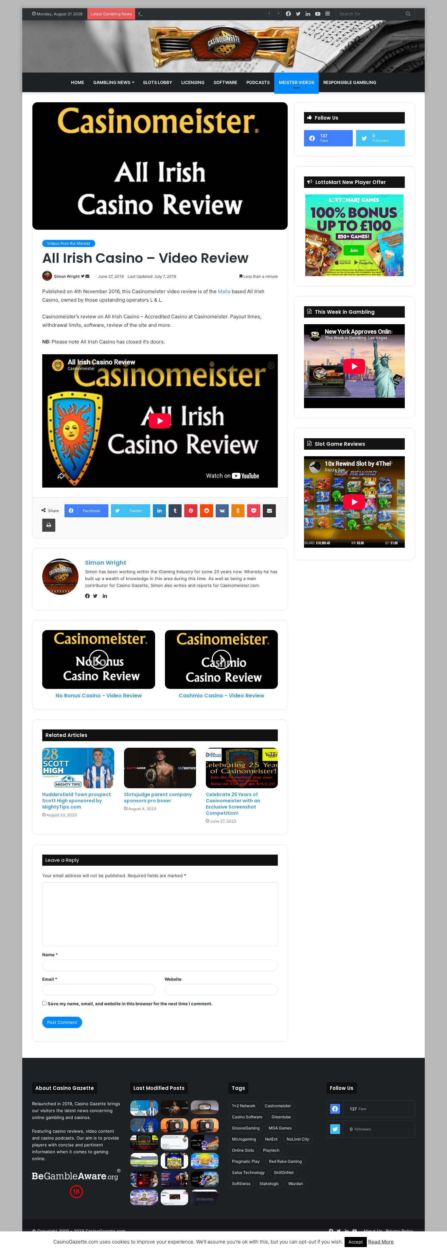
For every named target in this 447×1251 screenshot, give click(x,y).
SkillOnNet (284, 1172)
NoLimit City (298, 1139)
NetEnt (271, 1139)
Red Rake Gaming (285, 1161)
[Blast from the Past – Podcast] (174, 1125)
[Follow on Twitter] (83, 276)
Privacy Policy (399, 1231)
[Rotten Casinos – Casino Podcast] (205, 1107)
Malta (224, 291)
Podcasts (258, 82)
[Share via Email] (269, 510)
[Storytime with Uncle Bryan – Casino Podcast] (144, 1125)
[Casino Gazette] (223, 46)
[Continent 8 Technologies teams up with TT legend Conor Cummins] (205, 1197)
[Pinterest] (190, 510)
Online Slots (243, 1150)
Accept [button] (356, 1241)
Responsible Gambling (349, 82)
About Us (373, 1231)
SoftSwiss (241, 1183)
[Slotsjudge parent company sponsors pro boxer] (160, 768)
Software (225, 82)
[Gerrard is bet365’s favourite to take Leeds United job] (144, 1160)
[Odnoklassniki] (237, 510)
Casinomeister (278, 1105)
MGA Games (280, 1128)
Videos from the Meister (68, 243)
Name (50, 954)
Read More (381, 1242)
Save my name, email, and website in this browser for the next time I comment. (130, 1003)
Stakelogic (269, 1183)
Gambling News (111, 82)
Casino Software (247, 1116)
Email (49, 979)
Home (77, 82)
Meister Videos (296, 82)
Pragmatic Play (246, 1161)
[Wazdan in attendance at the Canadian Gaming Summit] (174, 1179)
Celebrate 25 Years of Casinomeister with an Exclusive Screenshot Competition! (233, 803)
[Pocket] (253, 510)
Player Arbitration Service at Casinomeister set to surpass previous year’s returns (221, 13)
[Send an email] (87, 276)
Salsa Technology (248, 1172)
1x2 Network (244, 1105)
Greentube (281, 1116)
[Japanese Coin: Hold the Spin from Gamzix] (205, 1161)
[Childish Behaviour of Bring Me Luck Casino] (205, 1125)
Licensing (193, 82)
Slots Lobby (157, 82)
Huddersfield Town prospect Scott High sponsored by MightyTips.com (76, 800)
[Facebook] (89, 596)
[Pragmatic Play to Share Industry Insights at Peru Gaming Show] (205, 1179)
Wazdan (295, 1183)
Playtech (271, 1150)
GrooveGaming (245, 1128)
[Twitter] (97, 596)
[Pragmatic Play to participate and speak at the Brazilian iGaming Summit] (205, 1143)
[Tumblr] (175, 510)
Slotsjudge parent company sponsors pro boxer (158, 797)
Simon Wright (67, 276)
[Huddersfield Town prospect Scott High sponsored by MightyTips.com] (78, 768)
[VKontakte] (222, 510)
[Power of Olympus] (144, 1197)
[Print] (48, 525)
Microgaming (244, 1139)
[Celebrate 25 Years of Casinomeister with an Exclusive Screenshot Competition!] (242, 768)
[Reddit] (206, 510)
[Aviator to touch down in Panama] (174, 1197)
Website (173, 979)
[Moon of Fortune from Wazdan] (174, 1161)
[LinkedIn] (159, 510)
